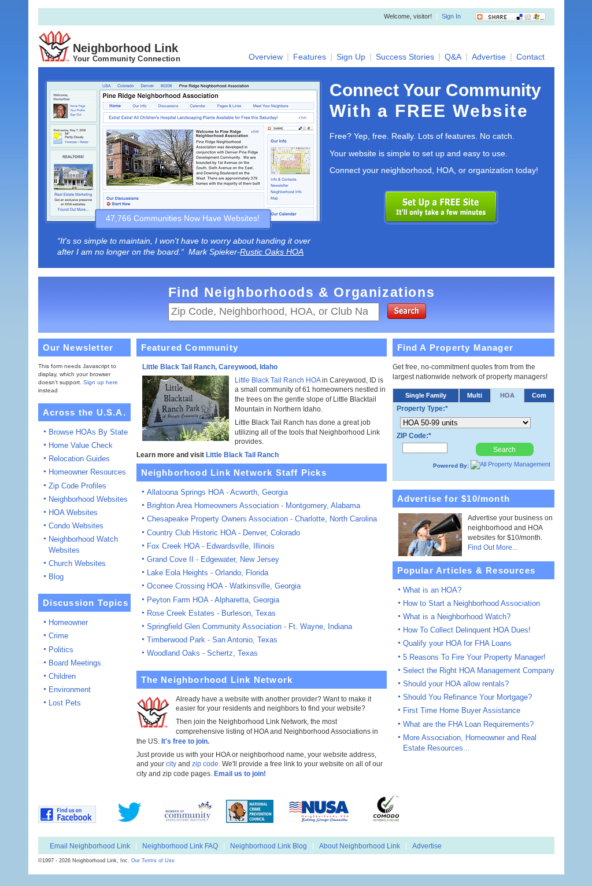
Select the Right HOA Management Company (478, 670)
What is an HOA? (432, 590)
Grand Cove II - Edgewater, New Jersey (213, 559)
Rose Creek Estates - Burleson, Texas (211, 613)
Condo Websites (76, 525)
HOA (507, 395)
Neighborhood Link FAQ (180, 846)
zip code (205, 764)
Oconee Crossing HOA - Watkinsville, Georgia (224, 586)
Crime (58, 635)
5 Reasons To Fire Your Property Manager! (474, 657)
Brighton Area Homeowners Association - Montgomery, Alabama (253, 505)
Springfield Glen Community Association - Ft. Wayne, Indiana (249, 626)
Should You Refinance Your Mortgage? (467, 697)
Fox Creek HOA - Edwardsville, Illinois (211, 546)
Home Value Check (81, 445)
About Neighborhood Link (359, 846)
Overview (266, 57)
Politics (61, 649)
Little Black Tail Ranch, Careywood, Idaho (210, 367)
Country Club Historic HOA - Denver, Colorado (223, 532)
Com (539, 395)
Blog (56, 576)
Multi (474, 395)
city (171, 764)
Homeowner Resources (87, 472)
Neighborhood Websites (88, 499)
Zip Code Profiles (77, 485)
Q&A (453, 57)
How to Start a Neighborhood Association (471, 603)
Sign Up (350, 57)
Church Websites (77, 563)
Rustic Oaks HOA (272, 251)
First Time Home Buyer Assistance (461, 710)
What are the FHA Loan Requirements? (468, 724)
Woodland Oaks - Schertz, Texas (202, 653)
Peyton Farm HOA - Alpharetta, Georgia (213, 599)
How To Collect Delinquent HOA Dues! (467, 630)
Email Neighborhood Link (90, 846)
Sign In (451, 17)
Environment (70, 689)
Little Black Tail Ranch (242, 455)
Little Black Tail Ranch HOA (277, 380)
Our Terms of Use (153, 860)
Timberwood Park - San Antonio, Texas (212, 639)
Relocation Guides (79, 458)
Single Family (425, 395)
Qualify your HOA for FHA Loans (457, 643)
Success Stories (405, 57)
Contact (530, 57)
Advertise (489, 57)
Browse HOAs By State (88, 432)
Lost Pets (65, 702)
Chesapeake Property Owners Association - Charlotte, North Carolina (262, 518)
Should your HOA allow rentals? (456, 683)
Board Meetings (75, 663)
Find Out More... (492, 547)
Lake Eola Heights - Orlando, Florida (207, 572)
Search (504, 450)
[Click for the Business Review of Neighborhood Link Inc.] (419, 821)
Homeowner (68, 622)
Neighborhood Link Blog (268, 846)
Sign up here (100, 382)
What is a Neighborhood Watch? (456, 616)
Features (309, 57)
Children (62, 676)
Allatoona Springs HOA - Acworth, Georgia (217, 492)
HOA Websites (73, 512)
